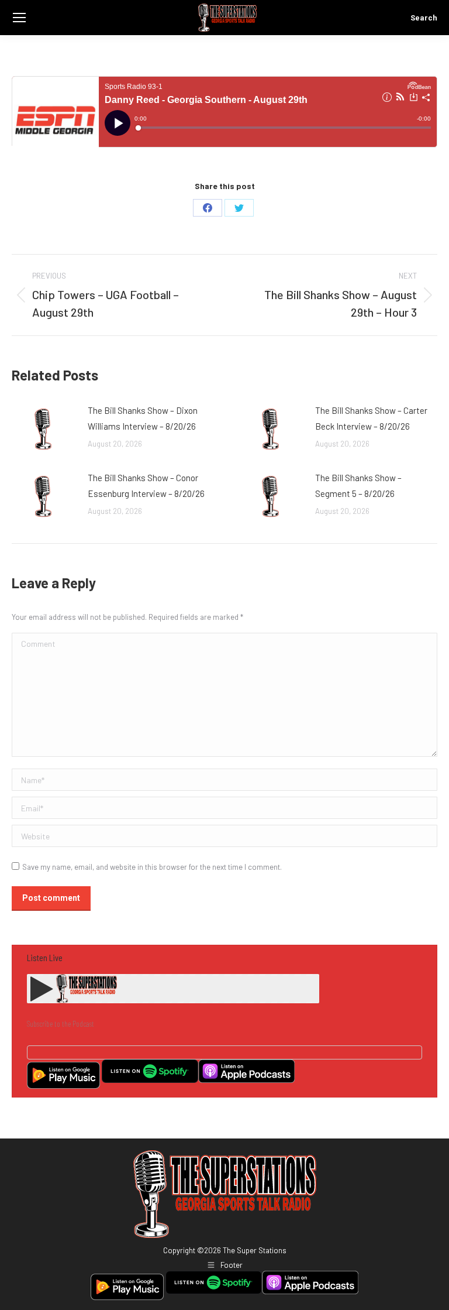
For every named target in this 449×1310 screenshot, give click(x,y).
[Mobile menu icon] (19, 17)
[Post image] (44, 429)
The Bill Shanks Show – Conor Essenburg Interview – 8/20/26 (146, 485)
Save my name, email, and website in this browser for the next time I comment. (152, 867)
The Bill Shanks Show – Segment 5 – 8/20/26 (358, 485)
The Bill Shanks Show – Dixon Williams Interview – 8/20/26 (143, 418)
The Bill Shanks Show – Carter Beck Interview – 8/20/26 (371, 418)
